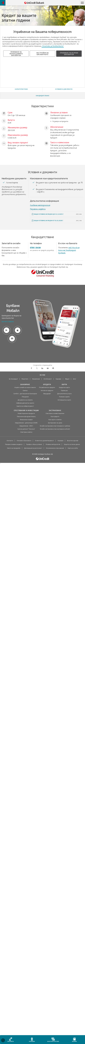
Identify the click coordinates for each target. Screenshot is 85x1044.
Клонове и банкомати (24, 441)
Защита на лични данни (72, 444)
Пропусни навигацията (69, 3)
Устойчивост (48, 379)
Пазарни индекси (37, 209)
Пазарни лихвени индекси (13, 444)
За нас (42, 375)
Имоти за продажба (13, 448)
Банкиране (25, 385)
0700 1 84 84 (35, 247)
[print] (53, 368)
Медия (67, 379)
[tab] (21, 89)
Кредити (25, 10)
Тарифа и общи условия (34, 444)
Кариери (58, 379)
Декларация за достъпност (33, 448)
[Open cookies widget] (3, 1040)
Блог (74, 379)
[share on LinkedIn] (42, 368)
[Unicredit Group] (42, 458)
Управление (36, 379)
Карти (64, 385)
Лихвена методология (40, 205)
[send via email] (48, 368)
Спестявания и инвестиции (26, 410)
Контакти (10, 441)
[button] (82, 3)
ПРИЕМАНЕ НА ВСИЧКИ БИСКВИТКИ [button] (69, 53)
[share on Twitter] (37, 368)
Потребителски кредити (40, 10)
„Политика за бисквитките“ (53, 46)
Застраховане (55, 410)
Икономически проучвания (55, 448)
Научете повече (8, 322)
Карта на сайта (73, 448)
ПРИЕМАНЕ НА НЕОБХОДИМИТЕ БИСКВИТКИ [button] (16, 53)
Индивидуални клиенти (10, 10)
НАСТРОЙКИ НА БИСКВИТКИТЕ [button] (42, 53)
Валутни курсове (72, 441)
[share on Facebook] (31, 368)
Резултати (25, 379)
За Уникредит (13, 379)
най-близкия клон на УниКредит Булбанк (68, 250)
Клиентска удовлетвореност (44, 441)
